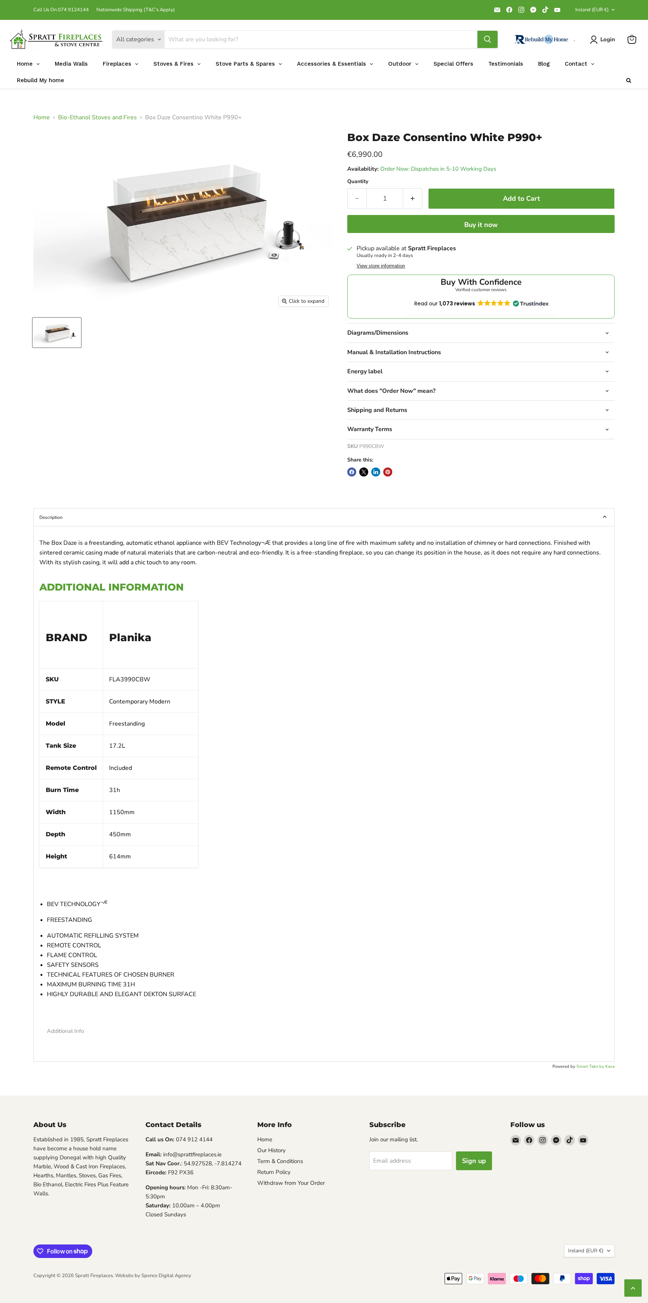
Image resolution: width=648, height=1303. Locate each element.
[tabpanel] (324, 794)
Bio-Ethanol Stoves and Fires (97, 117)
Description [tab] (51, 517)
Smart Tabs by (590, 1066)
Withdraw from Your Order (291, 1183)
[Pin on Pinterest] (387, 471)
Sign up (474, 1160)
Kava (610, 1066)
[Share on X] (363, 471)
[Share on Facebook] (351, 471)
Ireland (592, 9)
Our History (271, 1150)
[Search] (487, 39)
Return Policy (274, 1172)
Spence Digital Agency (166, 1275)
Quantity (357, 182)
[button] (324, 1031)
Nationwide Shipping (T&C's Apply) (135, 10)
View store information (381, 266)
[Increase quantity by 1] (412, 198)
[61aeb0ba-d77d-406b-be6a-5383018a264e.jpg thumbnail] (57, 332)
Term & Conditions (280, 1161)
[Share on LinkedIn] (375, 471)
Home (41, 117)
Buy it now (481, 224)
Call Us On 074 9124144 (61, 10)
